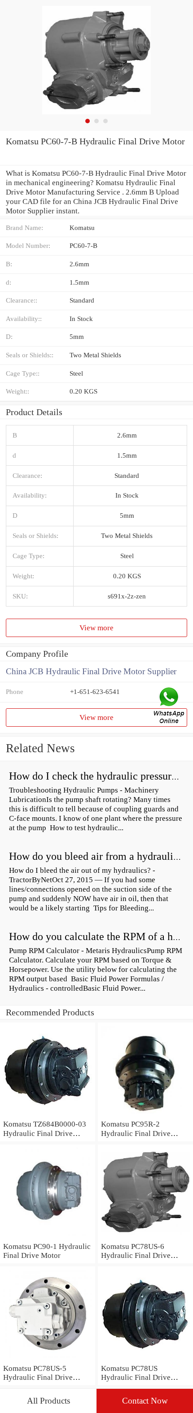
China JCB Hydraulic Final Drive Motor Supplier (91, 671)
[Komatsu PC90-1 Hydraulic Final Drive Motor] (47, 1236)
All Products (48, 1400)
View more (96, 627)
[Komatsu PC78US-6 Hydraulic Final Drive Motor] (145, 1236)
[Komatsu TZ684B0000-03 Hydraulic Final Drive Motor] (47, 1114)
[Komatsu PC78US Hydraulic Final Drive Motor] (145, 1358)
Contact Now (145, 1400)
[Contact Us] (170, 706)
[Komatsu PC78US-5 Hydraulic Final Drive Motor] (47, 1358)
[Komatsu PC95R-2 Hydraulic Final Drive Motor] (145, 1114)
